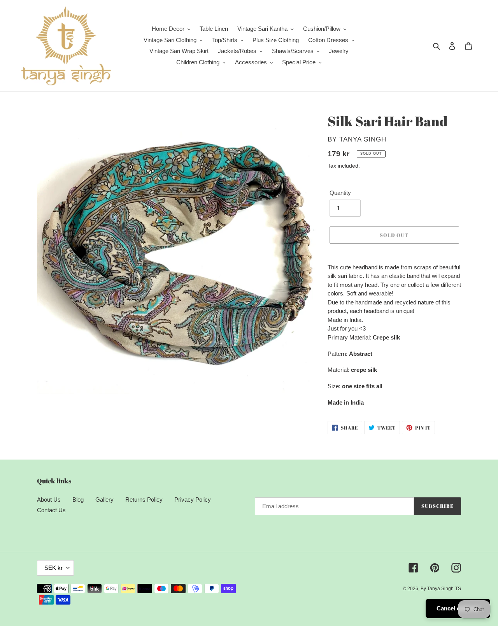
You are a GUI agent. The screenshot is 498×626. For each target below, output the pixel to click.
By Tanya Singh (437, 588)
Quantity (340, 192)
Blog (78, 499)
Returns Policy (144, 499)
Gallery (104, 499)
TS (458, 588)
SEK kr (53, 567)
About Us (49, 499)
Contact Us (51, 510)
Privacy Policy (192, 499)
